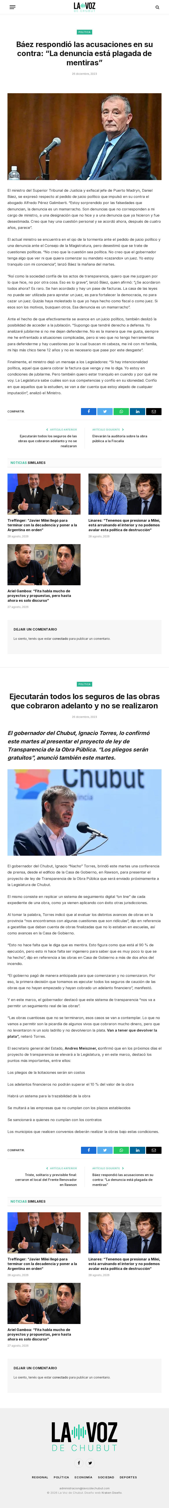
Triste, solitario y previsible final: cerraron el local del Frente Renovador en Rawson (46, 1180)
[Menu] (12, 7)
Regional (40, 1477)
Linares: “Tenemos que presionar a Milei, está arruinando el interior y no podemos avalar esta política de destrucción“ (124, 525)
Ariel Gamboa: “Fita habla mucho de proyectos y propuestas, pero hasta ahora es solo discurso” (39, 596)
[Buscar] (157, 7)
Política (85, 32)
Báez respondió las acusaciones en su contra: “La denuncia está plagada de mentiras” (122, 1180)
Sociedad (106, 1477)
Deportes (128, 1477)
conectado (60, 638)
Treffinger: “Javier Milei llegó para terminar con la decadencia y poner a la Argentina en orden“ (42, 525)
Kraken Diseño (112, 1492)
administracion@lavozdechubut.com (84, 1488)
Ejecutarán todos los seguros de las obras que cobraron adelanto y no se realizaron (47, 441)
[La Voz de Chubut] (84, 7)
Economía (83, 1477)
